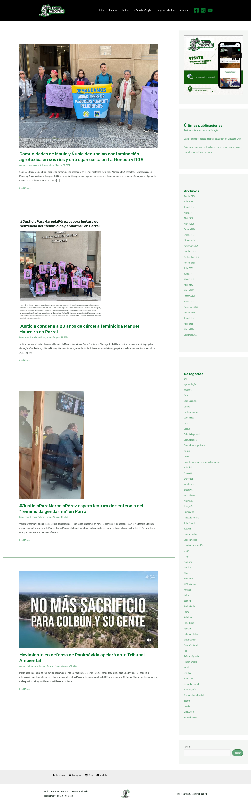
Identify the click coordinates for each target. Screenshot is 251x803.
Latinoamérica (190, 539)
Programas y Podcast (165, 10)
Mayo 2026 (188, 212)
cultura (187, 451)
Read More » (25, 188)
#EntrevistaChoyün (143, 10)
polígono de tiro (191, 634)
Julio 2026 (188, 201)
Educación (188, 473)
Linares (187, 550)
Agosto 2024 (189, 312)
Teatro (187, 700)
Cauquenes (189, 417)
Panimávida (189, 606)
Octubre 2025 (190, 251)
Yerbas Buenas (190, 717)
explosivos (188, 489)
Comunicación (190, 439)
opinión (187, 600)
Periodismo (189, 622)
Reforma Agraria (191, 656)
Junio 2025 (188, 273)
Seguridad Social (191, 684)
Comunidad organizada (194, 445)
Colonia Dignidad (192, 434)
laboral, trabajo (191, 534)
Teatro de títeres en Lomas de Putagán (201, 130)
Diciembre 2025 (190, 240)
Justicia (33, 337)
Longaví (187, 556)
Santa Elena (189, 678)
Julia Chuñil (189, 523)
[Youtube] (210, 10)
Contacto (184, 10)
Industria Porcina (191, 517)
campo (22, 165)
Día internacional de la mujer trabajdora (202, 462)
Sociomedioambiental (194, 695)
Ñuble (186, 595)
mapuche (188, 562)
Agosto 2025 (189, 262)
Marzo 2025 (189, 290)
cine (186, 423)
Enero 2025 (188, 301)
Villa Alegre (189, 711)
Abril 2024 (188, 323)
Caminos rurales (191, 400)
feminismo (24, 337)
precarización (190, 639)
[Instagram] (203, 10)
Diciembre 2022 (190, 334)
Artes (186, 395)
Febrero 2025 (189, 295)
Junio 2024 (188, 318)
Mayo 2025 (188, 279)
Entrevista (188, 478)
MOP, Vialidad (190, 584)
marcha (187, 567)
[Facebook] (196, 10)
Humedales (189, 511)
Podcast (187, 628)
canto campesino (191, 412)
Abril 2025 (188, 284)
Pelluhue (188, 617)
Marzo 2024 (189, 329)
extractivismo (32, 165)
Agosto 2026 (189, 196)
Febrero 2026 (189, 229)
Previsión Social (191, 645)
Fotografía (188, 506)
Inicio (101, 10)
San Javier (188, 673)
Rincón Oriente (190, 661)
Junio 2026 (188, 207)
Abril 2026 (188, 218)
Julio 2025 (188, 268)
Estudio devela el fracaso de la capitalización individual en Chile (212, 138)
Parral (186, 611)
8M (185, 378)
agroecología (190, 384)
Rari (186, 650)
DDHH (186, 456)
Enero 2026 (188, 234)
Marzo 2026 (189, 223)
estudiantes (189, 484)
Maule (187, 573)
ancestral (188, 389)
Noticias (125, 10)
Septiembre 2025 (191, 257)
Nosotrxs (113, 10)
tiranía (187, 706)
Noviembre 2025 (191, 245)
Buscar (238, 752)
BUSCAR (187, 747)
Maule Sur (188, 578)
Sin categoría (190, 689)
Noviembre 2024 (191, 307)
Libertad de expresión (193, 545)
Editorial (188, 467)
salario (187, 667)
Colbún (29, 666)
